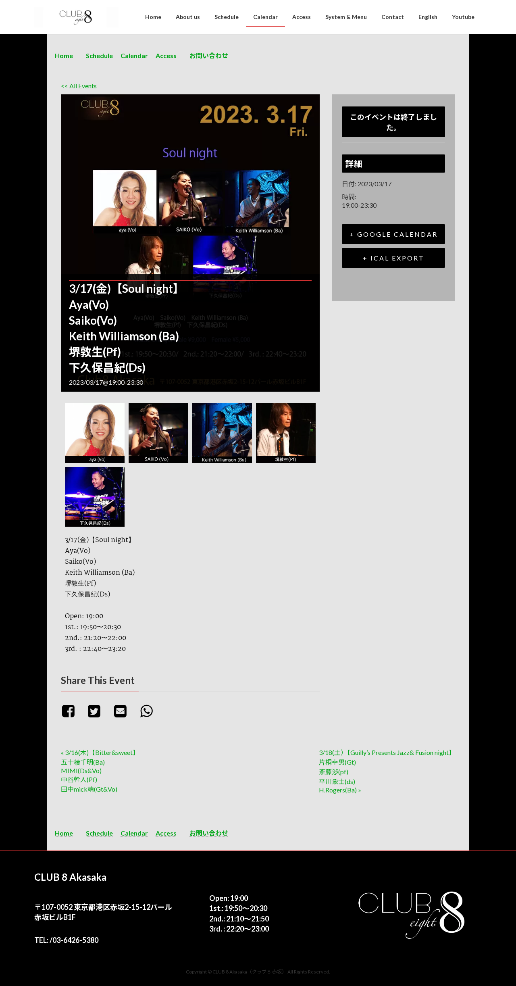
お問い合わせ (208, 55)
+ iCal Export (393, 258)
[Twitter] (97, 710)
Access (166, 55)
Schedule (99, 55)
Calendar (134, 55)
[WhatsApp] (149, 710)
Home (64, 55)
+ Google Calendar (394, 234)
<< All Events (79, 86)
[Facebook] (72, 710)
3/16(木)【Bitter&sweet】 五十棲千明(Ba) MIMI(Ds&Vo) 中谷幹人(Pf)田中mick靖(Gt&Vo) (100, 770)
